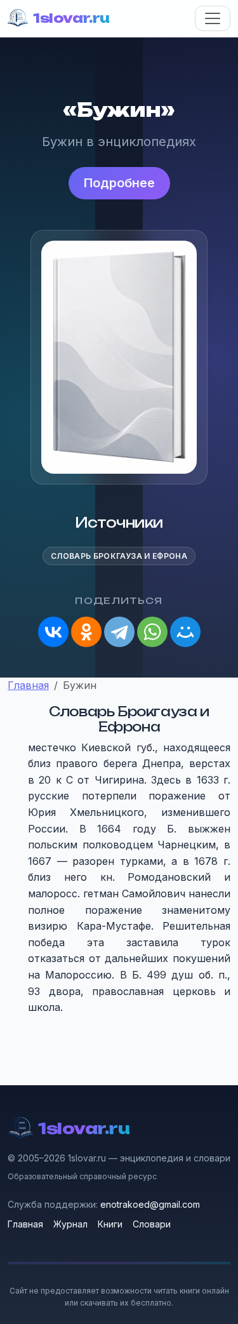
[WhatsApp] (152, 632)
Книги (110, 1224)
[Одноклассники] (86, 632)
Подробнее (119, 183)
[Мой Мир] (185, 632)
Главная (25, 1224)
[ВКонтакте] (53, 632)
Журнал (70, 1224)
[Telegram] (119, 632)
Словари (152, 1224)
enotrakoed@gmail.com (150, 1204)
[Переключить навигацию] (212, 18)
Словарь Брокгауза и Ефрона (119, 556)
